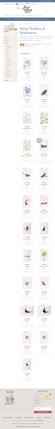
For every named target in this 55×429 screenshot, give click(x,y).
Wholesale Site (48, 417)
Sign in (43, 1)
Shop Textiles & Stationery (28, 23)
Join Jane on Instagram (10, 391)
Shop (20, 23)
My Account (49, 1)
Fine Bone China (8, 15)
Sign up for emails (10, 3)
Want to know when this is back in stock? (44, 162)
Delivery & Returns (9, 20)
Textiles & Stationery (19, 15)
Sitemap (35, 423)
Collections (29, 15)
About (35, 15)
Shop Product (27, 79)
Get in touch (21, 3)
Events (40, 15)
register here (40, 420)
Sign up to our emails (43, 412)
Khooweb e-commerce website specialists (30, 426)
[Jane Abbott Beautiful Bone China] (28, 9)
